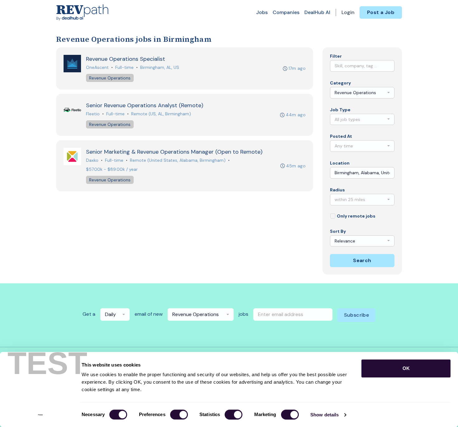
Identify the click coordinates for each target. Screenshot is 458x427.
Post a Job (380, 12)
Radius (337, 190)
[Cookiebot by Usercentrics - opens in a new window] (40, 415)
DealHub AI (317, 12)
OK (406, 368)
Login (348, 12)
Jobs (262, 12)
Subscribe (356, 315)
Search (362, 260)
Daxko (92, 160)
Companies (286, 12)
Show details (324, 414)
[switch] (179, 415)
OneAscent (97, 67)
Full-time (124, 67)
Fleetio (93, 114)
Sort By (338, 231)
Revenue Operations (110, 78)
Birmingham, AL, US (159, 67)
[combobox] (362, 92)
